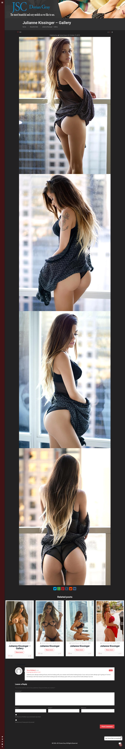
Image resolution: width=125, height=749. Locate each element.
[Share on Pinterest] (62, 588)
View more (19, 652)
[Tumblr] (2, 746)
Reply (110, 670)
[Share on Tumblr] (66, 588)
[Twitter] (2, 736)
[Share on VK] (74, 588)
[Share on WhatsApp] (58, 588)
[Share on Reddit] (70, 588)
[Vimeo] (2, 739)
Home (24, 27)
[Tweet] (55, 588)
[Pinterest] (2, 741)
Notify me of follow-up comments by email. (28, 717)
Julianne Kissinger (50, 646)
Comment (18, 691)
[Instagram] (2, 744)
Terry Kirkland (31, 670)
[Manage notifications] (120, 745)
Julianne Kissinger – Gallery (20, 647)
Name (17, 708)
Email (50, 708)
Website (83, 708)
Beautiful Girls (34, 27)
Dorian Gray (62, 35)
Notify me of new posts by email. (25, 722)
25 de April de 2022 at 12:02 (33, 672)
